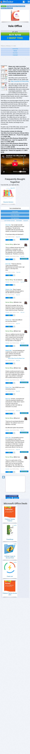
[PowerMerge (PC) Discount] (9, 530)
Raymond (8, 398)
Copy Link (18, 236)
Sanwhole (3, 6)
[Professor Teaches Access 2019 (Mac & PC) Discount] (9, 585)
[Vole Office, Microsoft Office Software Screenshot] (4, 76)
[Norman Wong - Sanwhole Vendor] (26, 245)
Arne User (8, 225)
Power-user (10, 576)
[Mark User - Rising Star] (4, 439)
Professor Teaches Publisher (10, 520)
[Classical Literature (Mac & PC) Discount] (8, 192)
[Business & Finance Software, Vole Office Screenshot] (4, 88)
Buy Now (15, 35)
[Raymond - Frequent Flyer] (4, 400)
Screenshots (15, 48)
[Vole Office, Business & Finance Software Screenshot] (4, 80)
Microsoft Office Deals (15, 503)
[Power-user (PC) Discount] (9, 567)
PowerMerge (9, 539)
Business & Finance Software (18, 6)
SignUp (16, 498)
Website (15, 50)
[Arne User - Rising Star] (4, 226)
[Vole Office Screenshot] (4, 67)
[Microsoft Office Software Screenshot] (4, 71)
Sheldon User (9, 289)
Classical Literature (8, 202)
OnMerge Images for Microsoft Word (9, 557)
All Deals (9, 6)
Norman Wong (9, 244)
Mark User (8, 437)
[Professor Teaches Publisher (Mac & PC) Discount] (9, 511)
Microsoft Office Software (6, 8)
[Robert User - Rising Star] (4, 321)
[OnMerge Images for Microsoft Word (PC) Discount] (9, 548)
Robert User (9, 320)
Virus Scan (15, 52)
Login (9, 498)
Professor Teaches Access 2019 (10, 594)
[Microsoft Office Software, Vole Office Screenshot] (4, 84)
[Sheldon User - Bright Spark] (4, 290)
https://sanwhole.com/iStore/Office (20, 81)
